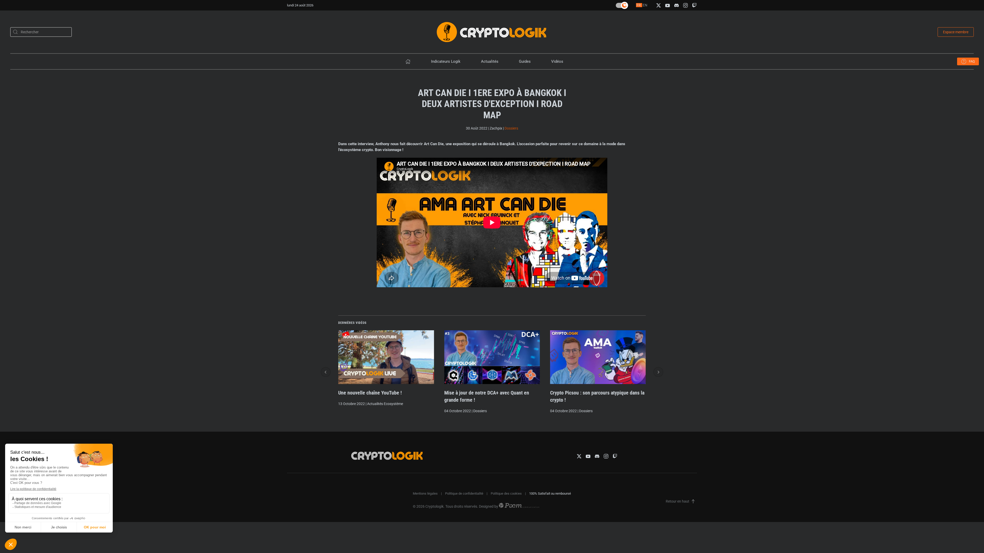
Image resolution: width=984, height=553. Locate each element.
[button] (326, 372)
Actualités (489, 61)
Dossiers (511, 128)
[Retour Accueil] (492, 32)
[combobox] (41, 32)
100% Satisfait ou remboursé (550, 493)
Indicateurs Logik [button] (445, 61)
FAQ (972, 61)
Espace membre (955, 32)
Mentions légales (425, 493)
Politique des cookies (506, 493)
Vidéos (557, 61)
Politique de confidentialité (464, 493)
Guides (525, 61)
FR (639, 5)
